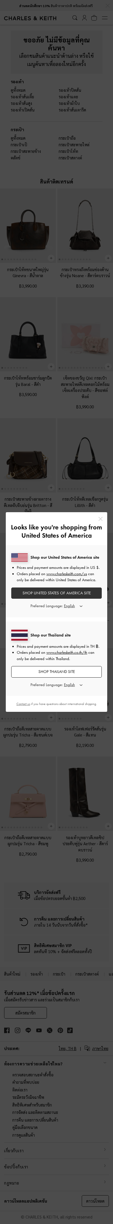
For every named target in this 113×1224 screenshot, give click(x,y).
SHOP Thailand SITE (56, 671)
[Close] (100, 519)
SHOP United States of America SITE (56, 592)
